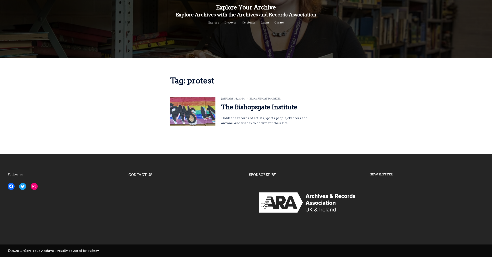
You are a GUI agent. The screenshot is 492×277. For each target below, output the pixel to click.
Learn (265, 22)
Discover (230, 22)
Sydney (93, 251)
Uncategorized (269, 98)
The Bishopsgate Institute (259, 107)
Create (279, 22)
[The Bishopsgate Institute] (193, 111)
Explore (213, 22)
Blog (253, 98)
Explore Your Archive (246, 7)
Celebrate (248, 22)
